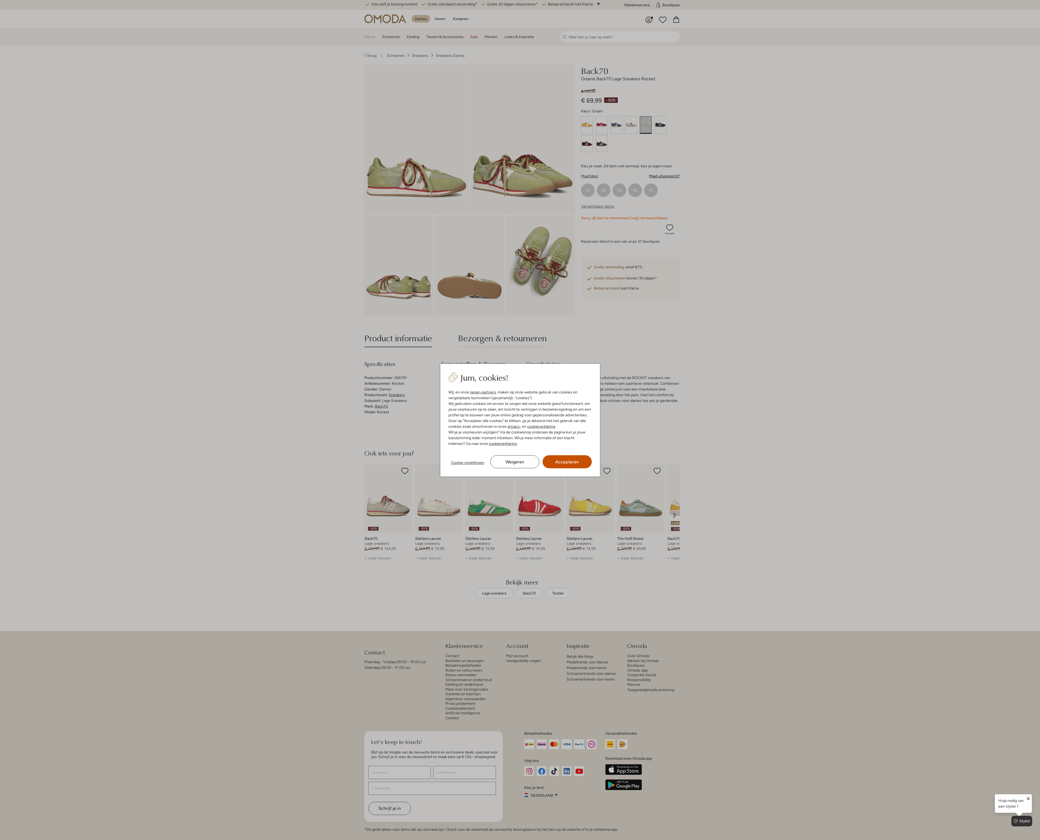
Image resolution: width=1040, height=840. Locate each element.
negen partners (483, 392)
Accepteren (567, 461)
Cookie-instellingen (467, 462)
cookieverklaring (541, 426)
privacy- (514, 426)
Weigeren (514, 461)
